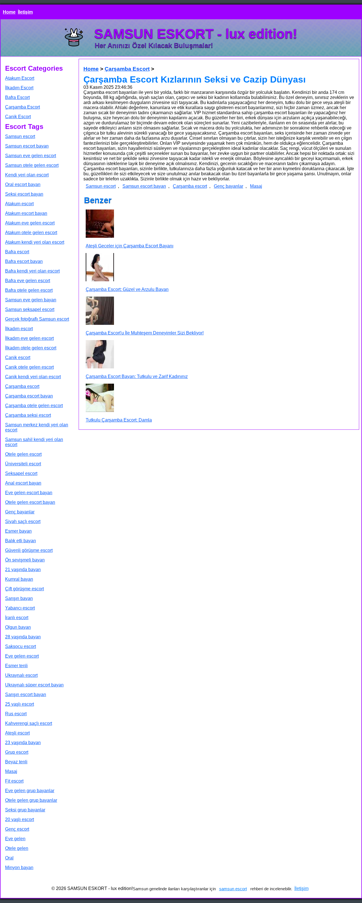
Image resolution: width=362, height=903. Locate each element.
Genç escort (17, 829)
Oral (9, 858)
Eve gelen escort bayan (28, 492)
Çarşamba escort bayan (29, 396)
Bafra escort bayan (24, 261)
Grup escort (16, 752)
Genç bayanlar (20, 511)
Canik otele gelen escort (29, 367)
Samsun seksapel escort (29, 309)
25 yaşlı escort (19, 704)
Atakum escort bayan (26, 213)
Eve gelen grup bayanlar (29, 790)
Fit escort (14, 781)
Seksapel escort (21, 473)
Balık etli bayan (20, 540)
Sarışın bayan (19, 598)
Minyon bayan (19, 867)
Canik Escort (18, 116)
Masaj (11, 771)
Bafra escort (17, 251)
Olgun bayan (18, 627)
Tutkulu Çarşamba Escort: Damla (119, 420)
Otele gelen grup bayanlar (31, 800)
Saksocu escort (20, 646)
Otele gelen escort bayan (30, 502)
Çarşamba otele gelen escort (34, 405)
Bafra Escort (17, 97)
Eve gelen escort (22, 656)
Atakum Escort (19, 78)
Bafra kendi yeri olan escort (32, 271)
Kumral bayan (19, 579)
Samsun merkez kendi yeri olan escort (36, 427)
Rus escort (16, 713)
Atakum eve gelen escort (30, 223)
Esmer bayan (18, 531)
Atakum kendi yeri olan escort (34, 242)
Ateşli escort (17, 733)
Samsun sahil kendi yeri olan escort (34, 442)
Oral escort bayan (22, 184)
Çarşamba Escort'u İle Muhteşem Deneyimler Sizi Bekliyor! (145, 332)
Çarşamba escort (22, 386)
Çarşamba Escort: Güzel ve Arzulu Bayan (127, 289)
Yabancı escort (20, 608)
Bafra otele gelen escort (29, 290)
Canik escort (17, 357)
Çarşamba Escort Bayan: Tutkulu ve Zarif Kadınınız (137, 376)
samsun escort (233, 888)
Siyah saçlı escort (22, 521)
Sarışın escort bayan (25, 694)
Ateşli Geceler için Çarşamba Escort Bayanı (129, 245)
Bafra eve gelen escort (27, 280)
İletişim (25, 12)
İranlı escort (16, 617)
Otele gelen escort (23, 454)
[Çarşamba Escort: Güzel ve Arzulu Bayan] (99, 268)
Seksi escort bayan (24, 194)
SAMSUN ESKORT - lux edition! (195, 33)
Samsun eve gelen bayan (30, 299)
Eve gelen (15, 838)
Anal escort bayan (23, 483)
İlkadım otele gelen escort (30, 347)
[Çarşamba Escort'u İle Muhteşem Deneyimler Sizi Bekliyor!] (99, 311)
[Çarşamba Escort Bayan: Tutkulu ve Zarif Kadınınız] (99, 355)
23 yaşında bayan (23, 742)
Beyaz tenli (16, 761)
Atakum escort (19, 203)
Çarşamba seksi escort (28, 415)
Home (9, 12)
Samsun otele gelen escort (32, 165)
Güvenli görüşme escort (29, 550)
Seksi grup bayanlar (25, 809)
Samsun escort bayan (27, 146)
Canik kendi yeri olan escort (33, 376)
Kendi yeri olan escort (27, 174)
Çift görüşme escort (24, 588)
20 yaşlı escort (19, 819)
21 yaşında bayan (23, 569)
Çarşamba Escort (22, 107)
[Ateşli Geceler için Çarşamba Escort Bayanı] (99, 224)
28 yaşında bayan (23, 636)
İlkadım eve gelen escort (29, 338)
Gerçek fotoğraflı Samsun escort (37, 319)
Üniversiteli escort (23, 463)
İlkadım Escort (19, 87)
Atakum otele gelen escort (31, 232)
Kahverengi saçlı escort (28, 723)
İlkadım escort (19, 328)
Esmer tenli (16, 665)
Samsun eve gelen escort (30, 155)
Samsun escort (20, 136)
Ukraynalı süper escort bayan (34, 684)
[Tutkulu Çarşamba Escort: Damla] (99, 398)
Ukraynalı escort (21, 675)
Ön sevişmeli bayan (25, 560)
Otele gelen (16, 848)
